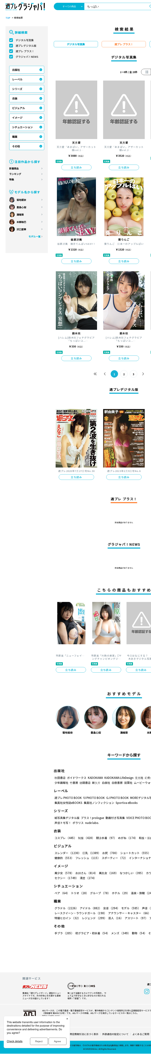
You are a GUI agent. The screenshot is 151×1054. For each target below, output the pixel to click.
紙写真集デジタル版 (67, 818)
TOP (8, 18)
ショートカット (135, 853)
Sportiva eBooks (127, 803)
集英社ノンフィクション (99, 803)
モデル (131, 908)
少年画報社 (61, 783)
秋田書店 (60, 778)
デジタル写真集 (25, 40)
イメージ (17, 117)
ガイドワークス (76, 778)
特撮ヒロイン (67, 918)
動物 (139, 933)
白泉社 (106, 783)
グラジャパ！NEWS (27, 56)
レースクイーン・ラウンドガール (81, 913)
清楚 (88, 878)
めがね (127, 838)
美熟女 (108, 873)
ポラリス (78, 823)
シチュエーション (22, 127)
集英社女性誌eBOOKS (68, 803)
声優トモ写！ (63, 823)
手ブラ (64, 933)
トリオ (80, 893)
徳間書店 (85, 783)
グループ (100, 893)
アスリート (136, 918)
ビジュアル (18, 108)
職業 (14, 136)
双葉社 (128, 783)
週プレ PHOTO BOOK (68, 798)
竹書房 (74, 783)
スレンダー (68, 853)
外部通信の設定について (115, 1034)
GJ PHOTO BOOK (117, 798)
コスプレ (66, 838)
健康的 (64, 858)
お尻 (110, 853)
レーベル (17, 79)
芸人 (115, 918)
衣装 (14, 98)
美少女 (64, 873)
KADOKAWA (95, 778)
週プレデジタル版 (26, 45)
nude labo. (92, 823)
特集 (11, 179)
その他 (16, 146)
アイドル (91, 908)
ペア (62, 893)
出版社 (16, 70)
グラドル (66, 908)
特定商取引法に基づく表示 (84, 1034)
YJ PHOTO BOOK (94, 798)
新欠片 (96, 783)
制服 (86, 838)
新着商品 (14, 168)
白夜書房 (117, 783)
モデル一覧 (35, 236)
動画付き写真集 (115, 818)
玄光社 (139, 778)
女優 (111, 908)
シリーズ (17, 89)
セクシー (66, 878)
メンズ (120, 933)
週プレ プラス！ (25, 51)
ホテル (120, 893)
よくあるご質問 (140, 1034)
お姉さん (86, 873)
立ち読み (76, 167)
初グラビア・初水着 (92, 933)
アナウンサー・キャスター (129, 913)
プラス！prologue (92, 818)
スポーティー (114, 858)
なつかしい (132, 873)
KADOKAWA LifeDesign (119, 778)
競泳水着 (106, 838)
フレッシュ (87, 858)
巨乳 (91, 853)
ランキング (15, 174)
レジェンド (94, 918)
